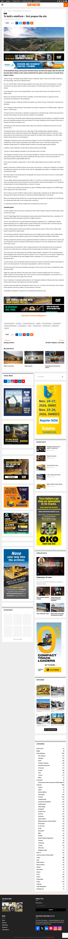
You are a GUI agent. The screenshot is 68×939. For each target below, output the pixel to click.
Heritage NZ (41, 809)
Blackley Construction (9, 323)
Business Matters (42, 792)
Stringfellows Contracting (10, 325)
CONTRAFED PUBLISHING (27, 1)
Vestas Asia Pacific (37, 325)
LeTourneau (41, 768)
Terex (39, 772)
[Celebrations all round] (50, 566)
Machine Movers (56, 323)
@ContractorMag (17, 639)
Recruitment (41, 830)
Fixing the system (51, 456)
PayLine (38, 872)
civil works (18, 323)
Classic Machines (40, 753)
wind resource (55, 325)
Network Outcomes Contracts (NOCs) (47, 821)
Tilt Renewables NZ (22, 325)
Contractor (39, 785)
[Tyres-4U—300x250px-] (16, 533)
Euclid (39, 760)
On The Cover (41, 826)
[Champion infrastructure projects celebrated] (40, 449)
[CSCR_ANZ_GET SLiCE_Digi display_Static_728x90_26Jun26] (34, 303)
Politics (38, 876)
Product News (39, 879)
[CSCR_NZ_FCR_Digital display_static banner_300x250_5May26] (16, 444)
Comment (40, 797)
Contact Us (4, 927)
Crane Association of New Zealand (44, 855)
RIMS (39, 833)
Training (40, 845)
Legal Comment (42, 818)
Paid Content (39, 869)
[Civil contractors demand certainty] (43, 591)
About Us (4, 922)
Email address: (39, 903)
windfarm (7, 328)
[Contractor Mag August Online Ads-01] (16, 507)
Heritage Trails (41, 811)
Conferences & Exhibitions (44, 801)
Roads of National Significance (45, 838)
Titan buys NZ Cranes (52, 465)
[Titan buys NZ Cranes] (40, 468)
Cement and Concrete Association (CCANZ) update (50, 782)
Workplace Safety (42, 850)
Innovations (41, 816)
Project (5, 13)
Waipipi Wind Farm (46, 325)
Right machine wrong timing (54, 484)
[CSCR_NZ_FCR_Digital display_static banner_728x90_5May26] (34, 60)
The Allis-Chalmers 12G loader (54, 342)
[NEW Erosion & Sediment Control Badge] (34, 68)
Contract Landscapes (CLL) (28, 323)
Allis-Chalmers (42, 756)
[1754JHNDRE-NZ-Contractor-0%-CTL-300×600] (48, 671)
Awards (40, 789)
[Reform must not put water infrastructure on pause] (57, 607)
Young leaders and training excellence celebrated (56, 599)
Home (3, 920)
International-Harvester (44, 765)
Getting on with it (9, 342)
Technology (41, 843)
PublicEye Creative (50, 937)
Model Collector (40, 862)
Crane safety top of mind (53, 475)
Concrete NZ (39, 780)
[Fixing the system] (40, 458)
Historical (40, 814)
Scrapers (40, 770)
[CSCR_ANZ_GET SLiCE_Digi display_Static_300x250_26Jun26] (16, 479)
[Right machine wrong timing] (40, 486)
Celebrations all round (44, 577)
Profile (39, 828)
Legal (37, 860)
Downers (38, 323)
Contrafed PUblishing (9, 19)
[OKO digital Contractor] (48, 545)
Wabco (39, 777)
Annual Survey (39, 748)
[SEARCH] (62, 376)
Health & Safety (42, 804)
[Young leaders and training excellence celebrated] (57, 591)
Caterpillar (40, 758)
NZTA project (41, 823)
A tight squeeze (28, 366)
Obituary (38, 867)
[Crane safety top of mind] (40, 477)
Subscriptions (5, 929)
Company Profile (42, 799)
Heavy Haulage (41, 806)
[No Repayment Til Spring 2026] (34, 312)
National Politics (40, 864)
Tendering (38, 884)
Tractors (40, 775)
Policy (38, 874)
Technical (40, 840)
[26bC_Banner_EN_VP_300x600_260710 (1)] (48, 434)
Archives (40, 787)
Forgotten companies (43, 763)
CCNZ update (41, 794)
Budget (38, 751)
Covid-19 (38, 852)
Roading (40, 835)
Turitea (29, 325)
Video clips (41, 847)
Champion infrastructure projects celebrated (53, 447)
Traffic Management (41, 886)
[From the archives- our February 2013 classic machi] (43, 691)
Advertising (5, 925)
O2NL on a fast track (9, 366)
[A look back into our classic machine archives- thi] (57, 691)
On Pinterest (8, 610)
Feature (38, 857)
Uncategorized (40, 889)
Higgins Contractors (46, 323)
